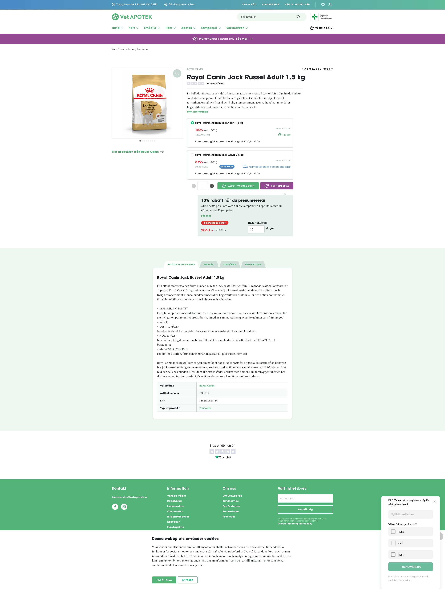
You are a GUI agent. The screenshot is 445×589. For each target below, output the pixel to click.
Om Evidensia (231, 506)
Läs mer (242, 39)
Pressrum (228, 517)
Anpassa (187, 580)
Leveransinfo (175, 506)
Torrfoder (205, 408)
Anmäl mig (305, 509)
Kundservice (270, 5)
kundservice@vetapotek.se (130, 497)
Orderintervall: (257, 223)
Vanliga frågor (176, 496)
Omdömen (229, 265)
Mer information (197, 112)
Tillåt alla (164, 580)
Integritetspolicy (178, 517)
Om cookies (175, 512)
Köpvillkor (173, 522)
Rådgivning (174, 501)
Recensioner (230, 512)
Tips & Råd (249, 5)
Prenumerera (280, 186)
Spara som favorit (320, 69)
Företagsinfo (175, 527)
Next (177, 103)
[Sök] (298, 17)
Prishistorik (253, 265)
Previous (117, 103)
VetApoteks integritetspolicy (295, 524)
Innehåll (209, 265)
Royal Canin (195, 69)
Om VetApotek (232, 496)
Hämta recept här (297, 5)
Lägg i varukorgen (241, 186)
